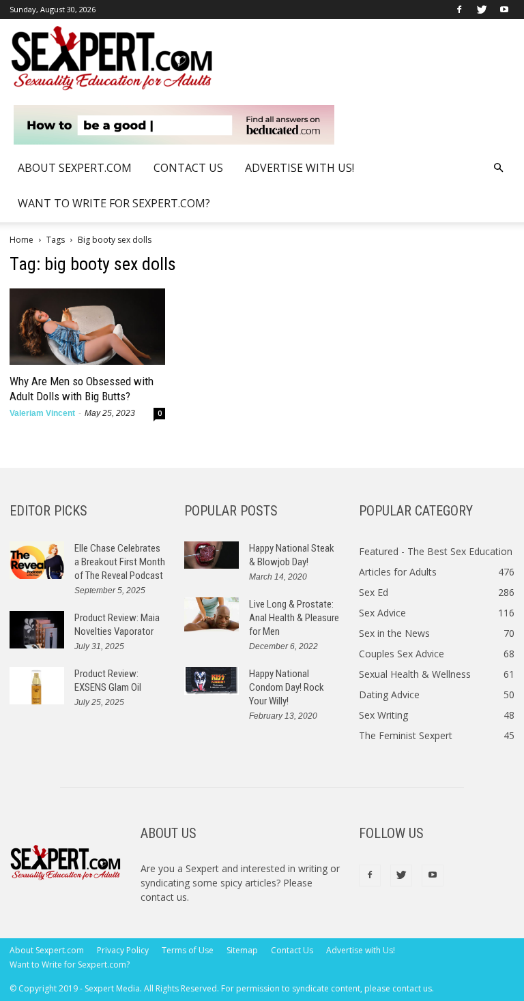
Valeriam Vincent (42, 413)
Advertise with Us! (299, 167)
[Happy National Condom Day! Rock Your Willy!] (211, 681)
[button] (498, 168)
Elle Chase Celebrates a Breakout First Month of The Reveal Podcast (119, 562)
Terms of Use (188, 950)
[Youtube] (504, 9)
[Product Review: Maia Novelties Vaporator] (37, 629)
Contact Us (188, 167)
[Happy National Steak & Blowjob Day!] (211, 555)
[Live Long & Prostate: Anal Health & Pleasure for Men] (211, 614)
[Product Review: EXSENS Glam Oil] (37, 685)
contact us (164, 897)
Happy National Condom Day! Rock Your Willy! (286, 687)
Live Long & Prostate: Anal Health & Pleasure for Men (294, 618)
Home (21, 239)
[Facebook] (459, 9)
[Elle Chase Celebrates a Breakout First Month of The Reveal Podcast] (37, 560)
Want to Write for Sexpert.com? (114, 203)
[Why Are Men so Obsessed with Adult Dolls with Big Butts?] (87, 326)
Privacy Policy (123, 950)
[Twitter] (481, 9)
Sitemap (242, 950)
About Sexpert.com (75, 167)
